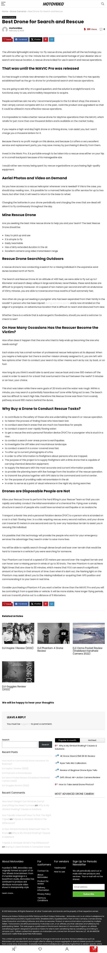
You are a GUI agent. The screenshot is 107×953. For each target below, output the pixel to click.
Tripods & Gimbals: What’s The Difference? (25, 842)
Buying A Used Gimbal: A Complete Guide (27, 846)
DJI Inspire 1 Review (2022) (18, 648)
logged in (25, 723)
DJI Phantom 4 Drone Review (50, 649)
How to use (59, 871)
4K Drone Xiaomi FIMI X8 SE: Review (77, 756)
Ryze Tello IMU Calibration (73, 763)
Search (5, 739)
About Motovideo (42, 876)
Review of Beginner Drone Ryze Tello (78, 770)
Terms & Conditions (42, 899)
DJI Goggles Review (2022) (14, 688)
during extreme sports (57, 303)
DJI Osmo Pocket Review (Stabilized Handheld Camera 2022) (87, 650)
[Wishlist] (40, 949)
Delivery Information (43, 888)
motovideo (15, 28)
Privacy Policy (44, 894)
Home (5, 11)
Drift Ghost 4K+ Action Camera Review (80, 777)
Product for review (42, 882)
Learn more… (8, 893)
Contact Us (42, 870)
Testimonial (60, 867)
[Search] (102, 4)
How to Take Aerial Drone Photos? (76, 784)
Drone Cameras (18, 11)
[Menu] (3, 4)
